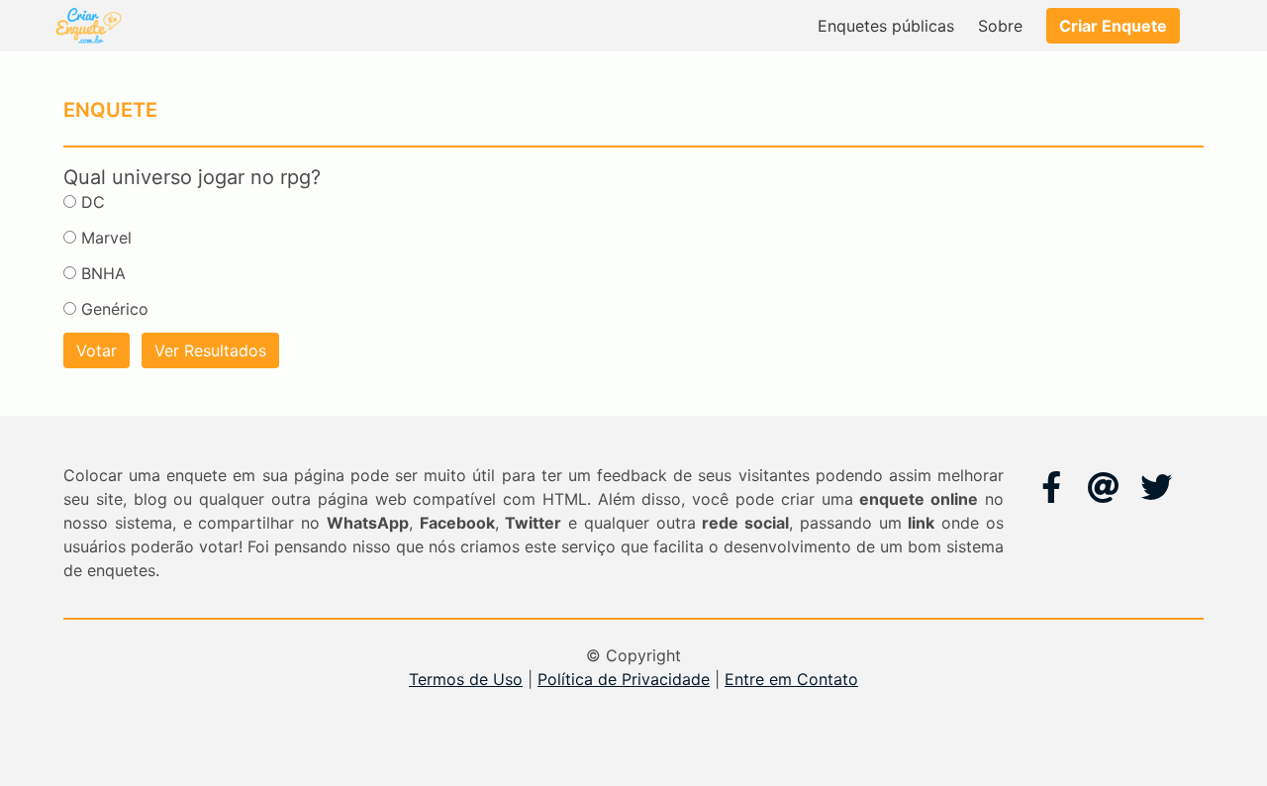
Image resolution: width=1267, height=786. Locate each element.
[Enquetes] (87, 25)
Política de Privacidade (623, 679)
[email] (1103, 487)
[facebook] (1051, 487)
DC (93, 202)
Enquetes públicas (886, 26)
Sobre (1000, 26)
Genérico (114, 309)
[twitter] (1156, 487)
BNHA (103, 273)
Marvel (106, 237)
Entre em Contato (791, 679)
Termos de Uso (466, 679)
